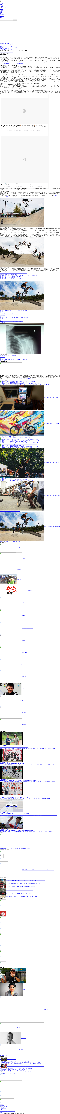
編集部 (1, 1104)
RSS (1, 1112)
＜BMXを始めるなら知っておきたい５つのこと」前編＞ (12, 63)
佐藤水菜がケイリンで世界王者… (7, 46)
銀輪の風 (2, 16)
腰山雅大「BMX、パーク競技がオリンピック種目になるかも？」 (14, 278)
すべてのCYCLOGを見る (5, 1055)
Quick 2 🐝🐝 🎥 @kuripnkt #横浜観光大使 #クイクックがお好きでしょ (17, 184)
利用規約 (2, 1107)
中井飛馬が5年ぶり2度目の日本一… (7, 43)
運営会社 (2, 1105)
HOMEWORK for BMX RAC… (6, 48)
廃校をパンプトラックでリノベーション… (9, 47)
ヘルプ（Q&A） (3, 1108)
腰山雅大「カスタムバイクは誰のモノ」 (8, 274)
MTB (1, 12)
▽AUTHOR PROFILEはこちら (6, 52)
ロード (1, 9)
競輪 (1, 11)
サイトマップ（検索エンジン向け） (7, 1111)
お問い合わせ (3, 1109)
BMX (1, 13)
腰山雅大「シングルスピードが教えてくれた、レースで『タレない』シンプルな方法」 (18, 275)
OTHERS (2, 14)
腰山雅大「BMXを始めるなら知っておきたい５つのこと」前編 (13, 273)
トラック (2, 10)
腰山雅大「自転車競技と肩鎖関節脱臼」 (8, 277)
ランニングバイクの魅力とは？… (7, 49)
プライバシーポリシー (5, 1106)
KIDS (1, 17)
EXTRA (1, 18)
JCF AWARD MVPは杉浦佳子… (7, 45)
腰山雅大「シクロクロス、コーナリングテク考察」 (11, 276)
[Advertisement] (30, 32)
